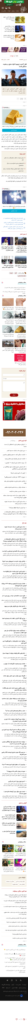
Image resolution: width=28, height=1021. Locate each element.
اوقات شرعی (14, 988)
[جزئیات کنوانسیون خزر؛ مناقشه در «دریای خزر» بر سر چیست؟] (21, 825)
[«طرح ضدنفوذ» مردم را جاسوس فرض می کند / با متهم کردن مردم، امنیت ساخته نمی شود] (21, 817)
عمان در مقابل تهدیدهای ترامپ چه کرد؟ (15, 711)
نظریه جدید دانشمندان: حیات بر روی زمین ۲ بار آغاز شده (14, 597)
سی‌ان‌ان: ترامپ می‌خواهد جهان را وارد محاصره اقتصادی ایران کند (14, 700)
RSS (3, 988)
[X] (16, 980)
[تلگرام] (7, 980)
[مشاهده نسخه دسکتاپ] (6, 8)
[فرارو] (23, 9)
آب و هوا (8, 988)
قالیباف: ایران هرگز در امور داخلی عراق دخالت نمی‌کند (15, 677)
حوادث (9, 11)
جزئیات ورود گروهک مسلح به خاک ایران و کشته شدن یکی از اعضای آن (7, 248)
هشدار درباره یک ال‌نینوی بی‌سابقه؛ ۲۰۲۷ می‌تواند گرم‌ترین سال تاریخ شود (14, 585)
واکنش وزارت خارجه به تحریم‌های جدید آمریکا (13, 561)
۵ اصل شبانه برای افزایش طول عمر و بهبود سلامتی (15, 607)
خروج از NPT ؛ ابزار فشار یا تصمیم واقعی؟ (14, 477)
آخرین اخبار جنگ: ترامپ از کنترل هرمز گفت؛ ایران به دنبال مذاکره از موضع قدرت (15, 901)
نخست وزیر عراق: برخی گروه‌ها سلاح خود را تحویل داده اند (15, 793)
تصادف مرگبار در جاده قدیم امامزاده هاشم (15, 487)
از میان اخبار (23, 234)
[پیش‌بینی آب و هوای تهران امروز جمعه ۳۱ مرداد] (21, 260)
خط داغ (24, 523)
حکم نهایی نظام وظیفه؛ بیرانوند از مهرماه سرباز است (15, 654)
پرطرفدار (12, 440)
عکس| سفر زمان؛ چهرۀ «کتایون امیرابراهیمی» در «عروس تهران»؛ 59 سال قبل (13, 219)
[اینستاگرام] (12, 980)
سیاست (17, 11)
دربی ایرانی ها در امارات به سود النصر (16, 451)
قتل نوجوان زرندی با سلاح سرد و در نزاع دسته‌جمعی (15, 164)
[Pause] (4, 203)
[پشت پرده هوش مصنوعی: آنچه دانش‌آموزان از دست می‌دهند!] (20, 38)
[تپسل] (3, 107)
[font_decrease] (18, 98)
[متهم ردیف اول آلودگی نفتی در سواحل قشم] (21, 834)
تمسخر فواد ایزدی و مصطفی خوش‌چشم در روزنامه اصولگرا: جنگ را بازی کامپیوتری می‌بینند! (15, 513)
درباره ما (24, 985)
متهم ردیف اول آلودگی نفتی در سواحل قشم (8, 832)
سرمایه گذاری (14, 130)
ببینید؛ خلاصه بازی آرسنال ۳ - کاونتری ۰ (14, 463)
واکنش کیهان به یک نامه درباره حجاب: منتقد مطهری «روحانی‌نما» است (15, 496)
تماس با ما (18, 985)
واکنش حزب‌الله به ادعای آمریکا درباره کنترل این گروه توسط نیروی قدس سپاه (14, 731)
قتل (16, 273)
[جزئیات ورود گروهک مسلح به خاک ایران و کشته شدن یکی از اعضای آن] (7, 241)
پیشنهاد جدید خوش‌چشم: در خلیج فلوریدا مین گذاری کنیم (15, 642)
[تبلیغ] (14, 3)
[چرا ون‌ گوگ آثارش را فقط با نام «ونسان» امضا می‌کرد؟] (20, 19)
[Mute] (6, 203)
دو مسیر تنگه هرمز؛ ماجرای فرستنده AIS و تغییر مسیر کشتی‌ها (14, 753)
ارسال (14, 395)
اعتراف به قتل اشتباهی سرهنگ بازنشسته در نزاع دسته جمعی (13, 170)
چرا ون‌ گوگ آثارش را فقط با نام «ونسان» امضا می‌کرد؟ (8, 18)
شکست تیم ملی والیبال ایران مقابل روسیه (15, 459)
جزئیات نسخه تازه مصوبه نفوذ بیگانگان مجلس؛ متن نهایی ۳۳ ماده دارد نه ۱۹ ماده (14, 743)
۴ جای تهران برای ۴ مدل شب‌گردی (16, 781)
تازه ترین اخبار (22, 440)
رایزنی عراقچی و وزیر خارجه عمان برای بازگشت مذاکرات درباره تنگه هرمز (14, 689)
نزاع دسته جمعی (22, 276)
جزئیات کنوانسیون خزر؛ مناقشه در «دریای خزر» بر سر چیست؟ (8, 824)
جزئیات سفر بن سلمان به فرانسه (17, 491)
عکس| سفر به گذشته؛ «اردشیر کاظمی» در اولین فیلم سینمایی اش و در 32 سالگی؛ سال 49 (13, 223)
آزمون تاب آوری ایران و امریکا (18, 473)
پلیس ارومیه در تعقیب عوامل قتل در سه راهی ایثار (14, 159)
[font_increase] (25, 98)
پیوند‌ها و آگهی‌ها (6, 985)
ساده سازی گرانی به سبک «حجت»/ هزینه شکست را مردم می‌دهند (16, 503)
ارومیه (11, 273)
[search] (9, 8)
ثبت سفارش (14, 211)
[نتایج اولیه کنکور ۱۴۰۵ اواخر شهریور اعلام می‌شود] (7, 260)
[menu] (2, 8)
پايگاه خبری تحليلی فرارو (11, 991)
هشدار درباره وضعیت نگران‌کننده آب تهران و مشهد (15, 665)
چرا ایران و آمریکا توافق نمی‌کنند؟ (17, 508)
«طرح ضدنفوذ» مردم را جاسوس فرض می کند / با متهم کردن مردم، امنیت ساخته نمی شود (8, 817)
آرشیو (13, 985)
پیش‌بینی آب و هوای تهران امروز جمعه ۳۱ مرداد (21, 266)
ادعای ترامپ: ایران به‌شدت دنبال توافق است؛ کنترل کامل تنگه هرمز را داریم (15, 572)
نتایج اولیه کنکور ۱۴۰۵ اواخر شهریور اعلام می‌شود (7, 266)
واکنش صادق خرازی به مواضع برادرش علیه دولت (16, 930)
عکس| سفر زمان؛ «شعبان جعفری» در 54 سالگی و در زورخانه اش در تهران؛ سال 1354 (13, 227)
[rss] (21, 980)
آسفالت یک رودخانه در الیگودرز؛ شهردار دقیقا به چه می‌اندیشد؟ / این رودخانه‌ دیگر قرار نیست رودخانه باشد (21, 249)
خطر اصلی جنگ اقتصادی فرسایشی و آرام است (13, 551)
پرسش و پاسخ (22, 988)
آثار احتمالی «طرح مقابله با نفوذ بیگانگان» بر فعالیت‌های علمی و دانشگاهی (15, 468)
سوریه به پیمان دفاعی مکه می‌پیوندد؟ (16, 771)
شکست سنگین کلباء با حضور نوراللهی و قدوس (14, 455)
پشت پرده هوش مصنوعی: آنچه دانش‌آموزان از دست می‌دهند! (8, 37)
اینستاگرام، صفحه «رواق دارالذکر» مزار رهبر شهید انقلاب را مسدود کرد (15, 632)
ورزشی (13, 11)
